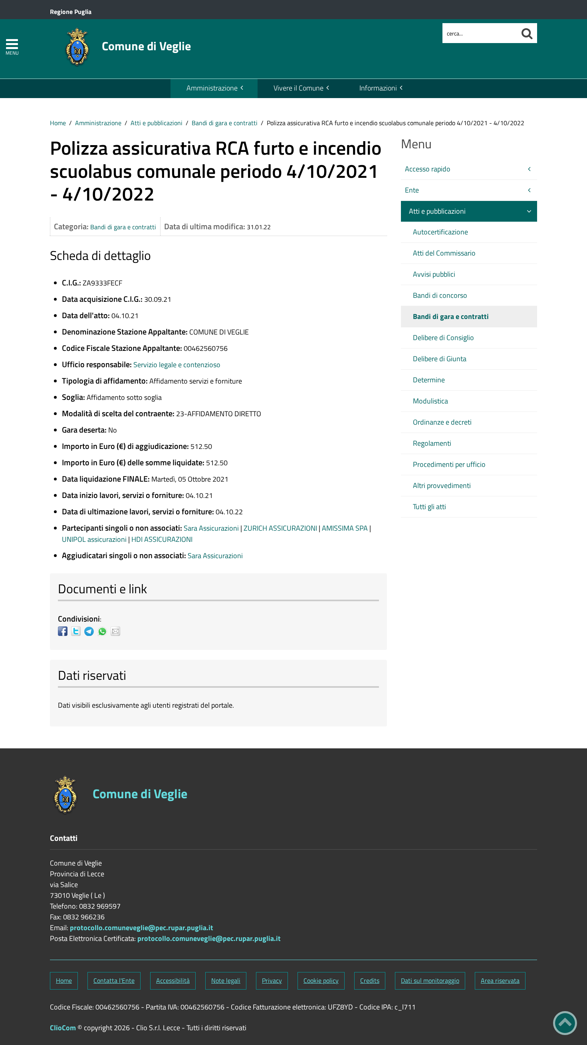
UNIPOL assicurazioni (95, 539)
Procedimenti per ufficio (449, 464)
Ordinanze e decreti (442, 422)
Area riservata (500, 980)
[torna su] (565, 1023)
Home (58, 123)
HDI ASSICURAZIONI (161, 539)
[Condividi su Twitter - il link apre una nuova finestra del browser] (77, 631)
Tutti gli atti (429, 506)
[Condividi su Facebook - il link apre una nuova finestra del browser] (64, 631)
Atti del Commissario (444, 253)
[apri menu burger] (12, 44)
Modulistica (430, 401)
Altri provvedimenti (442, 485)
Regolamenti (432, 443)
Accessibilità (173, 980)
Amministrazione (212, 88)
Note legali (225, 980)
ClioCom (63, 1027)
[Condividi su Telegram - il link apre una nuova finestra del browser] (90, 631)
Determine (429, 379)
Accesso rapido (427, 168)
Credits (369, 980)
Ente (412, 190)
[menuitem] (214, 88)
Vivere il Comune (298, 88)
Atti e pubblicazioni (156, 123)
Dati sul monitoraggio (430, 980)
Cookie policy (321, 980)
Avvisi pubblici (434, 274)
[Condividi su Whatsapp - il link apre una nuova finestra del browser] (104, 631)
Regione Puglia (70, 11)
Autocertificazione (440, 231)
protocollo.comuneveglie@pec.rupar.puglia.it (141, 927)
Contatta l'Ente (114, 980)
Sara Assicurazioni (212, 528)
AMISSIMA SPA (345, 528)
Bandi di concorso (440, 295)
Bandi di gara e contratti (225, 123)
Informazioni (378, 88)
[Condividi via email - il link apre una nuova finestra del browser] (117, 631)
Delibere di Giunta (439, 358)
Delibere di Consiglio (443, 337)
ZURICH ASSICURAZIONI (281, 528)
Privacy (272, 980)
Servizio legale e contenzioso (176, 364)
